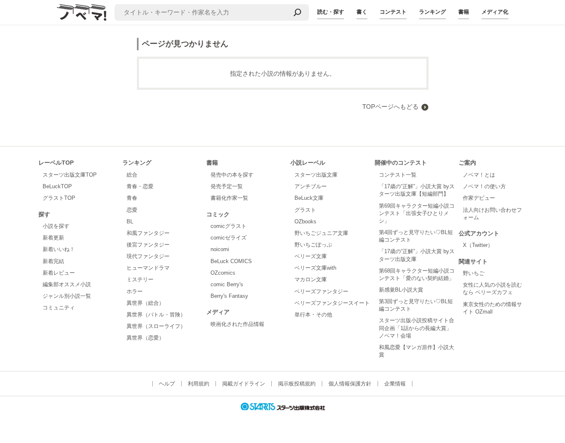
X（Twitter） (478, 245)
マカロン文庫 (310, 279)
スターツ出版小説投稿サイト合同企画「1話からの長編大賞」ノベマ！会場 (416, 327)
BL (130, 221)
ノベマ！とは (479, 175)
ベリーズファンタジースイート (332, 303)
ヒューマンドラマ (148, 268)
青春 (132, 198)
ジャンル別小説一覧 (67, 296)
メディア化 (494, 12)
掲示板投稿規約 (297, 384)
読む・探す (330, 12)
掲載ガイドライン (243, 384)
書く (362, 12)
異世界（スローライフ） (156, 326)
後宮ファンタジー (148, 245)
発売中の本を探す (232, 175)
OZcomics (223, 273)
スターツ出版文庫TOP (70, 175)
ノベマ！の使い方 (484, 186)
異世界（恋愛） (145, 338)
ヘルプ (167, 384)
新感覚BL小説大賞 (401, 290)
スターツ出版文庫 (316, 175)
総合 (132, 175)
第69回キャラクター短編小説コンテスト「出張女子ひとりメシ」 (417, 213)
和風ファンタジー (148, 233)
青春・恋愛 (140, 186)
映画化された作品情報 (237, 324)
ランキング (432, 12)
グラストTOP (59, 198)
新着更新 (53, 238)
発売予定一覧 (227, 186)
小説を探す (56, 226)
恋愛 (132, 210)
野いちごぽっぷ (313, 245)
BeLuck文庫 (308, 198)
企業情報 (395, 384)
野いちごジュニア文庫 (321, 233)
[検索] (297, 12)
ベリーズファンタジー (321, 291)
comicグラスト (229, 226)
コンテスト (393, 12)
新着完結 (53, 261)
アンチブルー (310, 186)
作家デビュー (479, 198)
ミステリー (140, 279)
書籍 (463, 12)
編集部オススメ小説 (67, 284)
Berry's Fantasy (229, 296)
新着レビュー (59, 273)
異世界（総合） (145, 303)
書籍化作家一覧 (229, 198)
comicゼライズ (229, 238)
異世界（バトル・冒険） (156, 314)
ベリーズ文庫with (315, 268)
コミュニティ (59, 307)
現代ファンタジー (148, 256)
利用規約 (198, 384)
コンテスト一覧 (398, 175)
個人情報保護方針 (349, 384)
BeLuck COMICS (231, 261)
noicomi (220, 249)
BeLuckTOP (57, 186)
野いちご (473, 273)
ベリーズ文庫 (310, 256)
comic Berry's (227, 284)
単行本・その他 (313, 314)
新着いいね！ (59, 249)
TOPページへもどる (390, 106)
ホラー (135, 291)
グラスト (305, 210)
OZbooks (305, 221)
